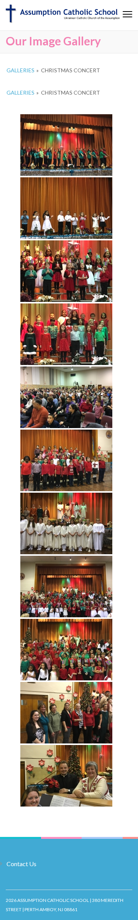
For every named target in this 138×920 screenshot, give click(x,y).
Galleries (20, 70)
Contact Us (21, 863)
